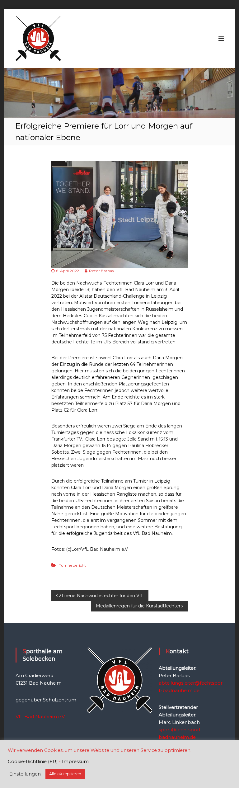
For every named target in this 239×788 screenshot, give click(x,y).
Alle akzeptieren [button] (65, 773)
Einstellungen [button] (25, 774)
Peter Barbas (101, 270)
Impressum (75, 761)
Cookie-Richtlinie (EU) (33, 761)
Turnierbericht (72, 565)
